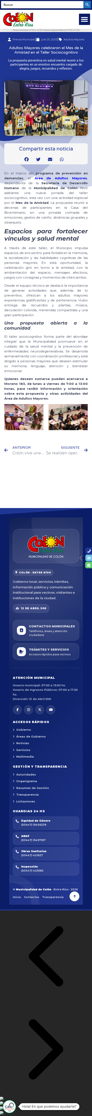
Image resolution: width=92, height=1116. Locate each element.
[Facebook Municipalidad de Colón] (17, 709)
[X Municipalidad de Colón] (39, 709)
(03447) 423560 (32, 870)
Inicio (17, 897)
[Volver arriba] (74, 896)
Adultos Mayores (74, 39)
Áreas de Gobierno (31, 736)
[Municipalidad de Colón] (46, 546)
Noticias (22, 743)
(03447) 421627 (32, 855)
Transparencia (27, 794)
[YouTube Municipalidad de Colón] (50, 709)
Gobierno (23, 729)
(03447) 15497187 (33, 840)
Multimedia (25, 756)
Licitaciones (25, 801)
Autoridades (26, 774)
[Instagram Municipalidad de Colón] (28, 709)
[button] (84, 19)
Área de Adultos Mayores (61, 178)
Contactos (31, 897)
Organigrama (26, 781)
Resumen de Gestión (32, 788)
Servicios (23, 750)
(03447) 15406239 (33, 824)
